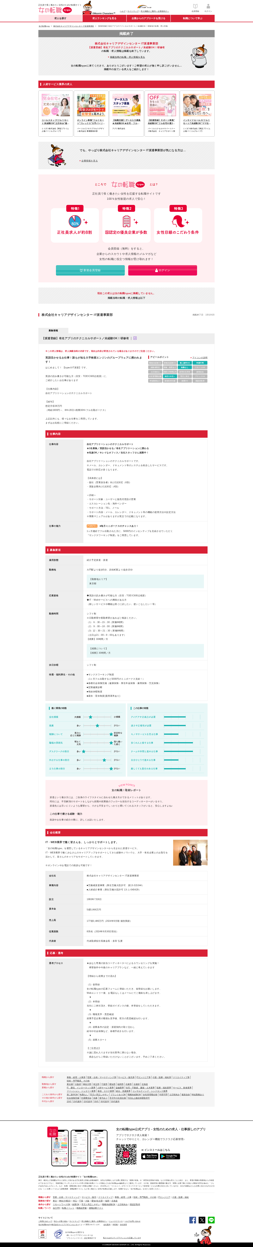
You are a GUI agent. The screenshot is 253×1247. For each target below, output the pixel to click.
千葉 (81, 1201)
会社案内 (106, 1224)
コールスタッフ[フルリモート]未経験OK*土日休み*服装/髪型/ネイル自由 (55, 122)
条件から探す (44, 1204)
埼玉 (75, 1201)
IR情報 (115, 1224)
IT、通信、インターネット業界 (81, 1088)
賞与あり (103, 1098)
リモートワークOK (61, 1204)
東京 (55, 1201)
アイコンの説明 (200, 357)
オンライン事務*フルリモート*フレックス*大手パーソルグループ (91, 122)
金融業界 (120, 1088)
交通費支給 (86, 1098)
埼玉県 (96, 1084)
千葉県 (104, 1084)
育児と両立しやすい (99, 1094)
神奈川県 (87, 1084)
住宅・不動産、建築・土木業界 (140, 1088)
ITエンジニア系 (143, 1077)
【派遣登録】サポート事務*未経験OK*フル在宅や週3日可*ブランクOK (161, 122)
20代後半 (77, 1101)
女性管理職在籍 (150, 1094)
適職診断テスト (96, 1208)
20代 (69, 1101)
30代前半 (105, 1101)
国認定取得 (135, 1204)
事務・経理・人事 (123, 1197)
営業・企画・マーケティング (66, 1197)
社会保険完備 (73, 1098)
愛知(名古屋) (97, 1201)
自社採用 (123, 1224)
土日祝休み (174, 1094)
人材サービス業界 (105, 1088)
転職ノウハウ (44, 1208)
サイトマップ (133, 11)
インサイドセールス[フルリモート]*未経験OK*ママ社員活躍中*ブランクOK (197, 122)
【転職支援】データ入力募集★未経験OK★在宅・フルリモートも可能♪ (126, 122)
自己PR (56, 1208)
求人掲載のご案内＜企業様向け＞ (155, 11)
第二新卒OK (72, 1094)
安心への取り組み (61, 1221)
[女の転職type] (44, 1224)
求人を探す (60, 18)
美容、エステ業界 (106, 1091)
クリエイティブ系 (181, 1077)
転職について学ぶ (192, 18)
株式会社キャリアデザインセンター (65, 1224)
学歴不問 (163, 1094)
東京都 (70, 1084)
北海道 (145, 1084)
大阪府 (78, 1084)
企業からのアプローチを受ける (148, 18)
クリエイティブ (105, 1197)
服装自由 (186, 1094)
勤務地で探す (44, 1201)
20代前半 (88, 1101)
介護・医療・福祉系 (161, 1077)
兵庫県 (128, 1084)
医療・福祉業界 (164, 1088)
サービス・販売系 (126, 1077)
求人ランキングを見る (104, 18)
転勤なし (84, 1094)
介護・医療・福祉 (180, 1197)
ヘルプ (122, 11)
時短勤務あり (198, 1094)
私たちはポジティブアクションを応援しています (122, 1238)
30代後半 (115, 1101)
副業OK (75, 1204)
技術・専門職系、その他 (78, 1081)
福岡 (107, 1201)
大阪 (87, 1201)
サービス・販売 (89, 1197)
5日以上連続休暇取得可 (139, 1098)
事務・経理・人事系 (76, 1077)
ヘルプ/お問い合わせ (132, 1221)
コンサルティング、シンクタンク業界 (149, 1091)
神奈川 (62, 1201)
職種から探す (44, 1197)
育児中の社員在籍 (117, 1098)
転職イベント (68, 1208)
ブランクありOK (118, 1094)
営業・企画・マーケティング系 (101, 1077)
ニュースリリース (116, 1221)
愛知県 (112, 1084)
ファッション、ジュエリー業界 (81, 1091)
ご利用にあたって (45, 1221)
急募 (95, 1098)
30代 (96, 1101)
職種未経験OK (134, 1094)
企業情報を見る (89, 160)
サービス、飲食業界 (182, 1088)
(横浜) (68, 1201)
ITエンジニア (164, 1197)
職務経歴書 (81, 1208)
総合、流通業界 (123, 1091)
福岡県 (120, 1084)
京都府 (137, 1084)
